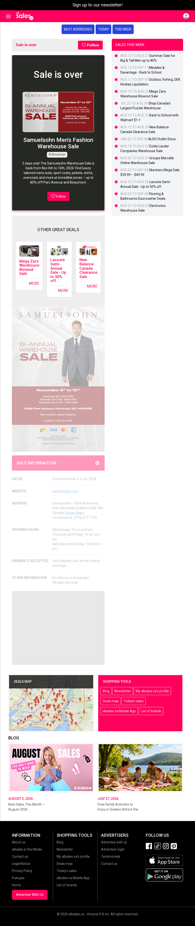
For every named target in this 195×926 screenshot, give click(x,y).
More (34, 283)
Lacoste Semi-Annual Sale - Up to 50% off (58, 270)
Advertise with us (114, 842)
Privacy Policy (22, 871)
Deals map (111, 701)
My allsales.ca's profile (152, 691)
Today (103, 29)
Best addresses (78, 29)
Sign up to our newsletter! (98, 5)
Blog (106, 691)
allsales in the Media (27, 849)
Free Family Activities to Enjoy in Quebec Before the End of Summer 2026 (118, 809)
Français (18, 878)
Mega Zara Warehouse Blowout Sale (29, 267)
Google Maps (74, 513)
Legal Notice (21, 864)
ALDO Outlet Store (162, 139)
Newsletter (122, 691)
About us (18, 842)
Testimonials (110, 856)
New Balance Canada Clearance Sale (88, 268)
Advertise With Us (30, 894)
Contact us (20, 856)
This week (123, 29)
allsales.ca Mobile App (119, 711)
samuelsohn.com (65, 491)
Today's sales (134, 701)
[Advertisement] (58, 628)
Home (16, 885)
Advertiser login (113, 849)
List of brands (151, 711)
